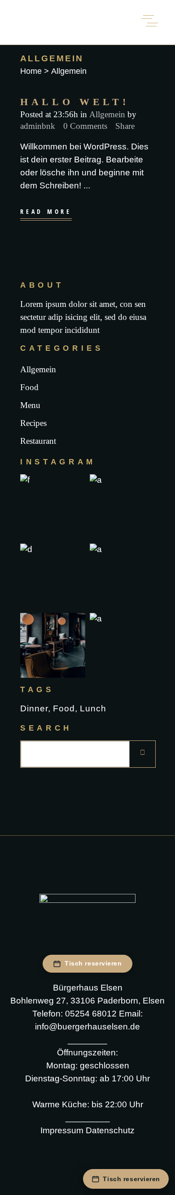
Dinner (34, 708)
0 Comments (85, 126)
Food (29, 387)
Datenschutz (110, 1130)
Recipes (33, 423)
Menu (30, 405)
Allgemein (107, 114)
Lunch (93, 708)
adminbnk (37, 126)
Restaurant (38, 441)
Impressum (61, 1130)
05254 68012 (91, 1013)
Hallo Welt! (74, 101)
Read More (46, 211)
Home (31, 71)
